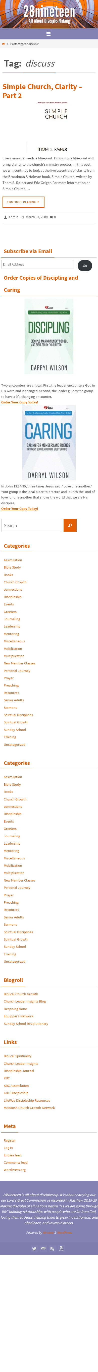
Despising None (15, 1007)
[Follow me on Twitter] (34, 1247)
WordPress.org (15, 1168)
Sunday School (15, 728)
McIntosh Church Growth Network (29, 1106)
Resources (11, 691)
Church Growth (15, 580)
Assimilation (13, 558)
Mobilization (13, 647)
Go (85, 264)
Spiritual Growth (16, 721)
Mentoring (11, 632)
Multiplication (14, 654)
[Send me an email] (43, 1247)
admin (13, 216)
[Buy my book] (61, 1247)
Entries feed (12, 1153)
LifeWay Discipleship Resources (27, 1099)
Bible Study (12, 566)
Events (9, 603)
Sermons (10, 706)
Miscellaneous (14, 640)
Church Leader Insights (21, 1062)
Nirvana (48, 1231)
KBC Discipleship (16, 1091)
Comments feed (16, 1161)
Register (10, 1139)
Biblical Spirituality (18, 1054)
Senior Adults (14, 699)
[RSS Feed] (52, 1247)
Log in (8, 1146)
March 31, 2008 (37, 216)
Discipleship (13, 595)
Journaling (12, 617)
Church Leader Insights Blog (25, 1000)
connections (13, 588)
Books (8, 573)
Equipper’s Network (18, 1015)
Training (10, 735)
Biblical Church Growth (21, 992)
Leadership (12, 625)
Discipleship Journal (19, 1069)
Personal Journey (17, 669)
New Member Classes (19, 662)
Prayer (9, 676)
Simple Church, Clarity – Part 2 (42, 91)
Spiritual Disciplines (18, 713)
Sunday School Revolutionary (26, 1022)
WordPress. (64, 1231)
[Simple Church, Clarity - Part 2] (49, 127)
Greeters (10, 610)
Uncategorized (14, 743)
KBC (7, 1077)
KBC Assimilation (16, 1084)
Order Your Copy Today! (19, 507)
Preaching (11, 684)
